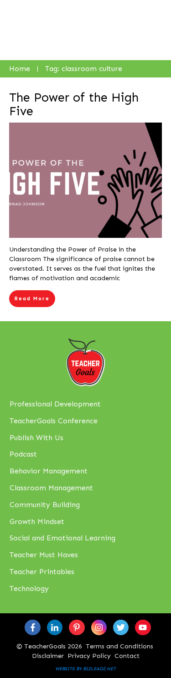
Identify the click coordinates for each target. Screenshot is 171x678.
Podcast (23, 454)
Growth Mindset (37, 521)
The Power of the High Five (74, 104)
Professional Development (55, 404)
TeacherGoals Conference (54, 420)
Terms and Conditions (119, 646)
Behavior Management (49, 471)
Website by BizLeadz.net (85, 669)
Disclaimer (48, 656)
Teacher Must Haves (44, 554)
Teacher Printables (42, 571)
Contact (127, 656)
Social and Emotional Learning (62, 538)
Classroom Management (51, 487)
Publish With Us (36, 437)
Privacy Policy (89, 656)
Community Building (45, 504)
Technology (29, 588)
